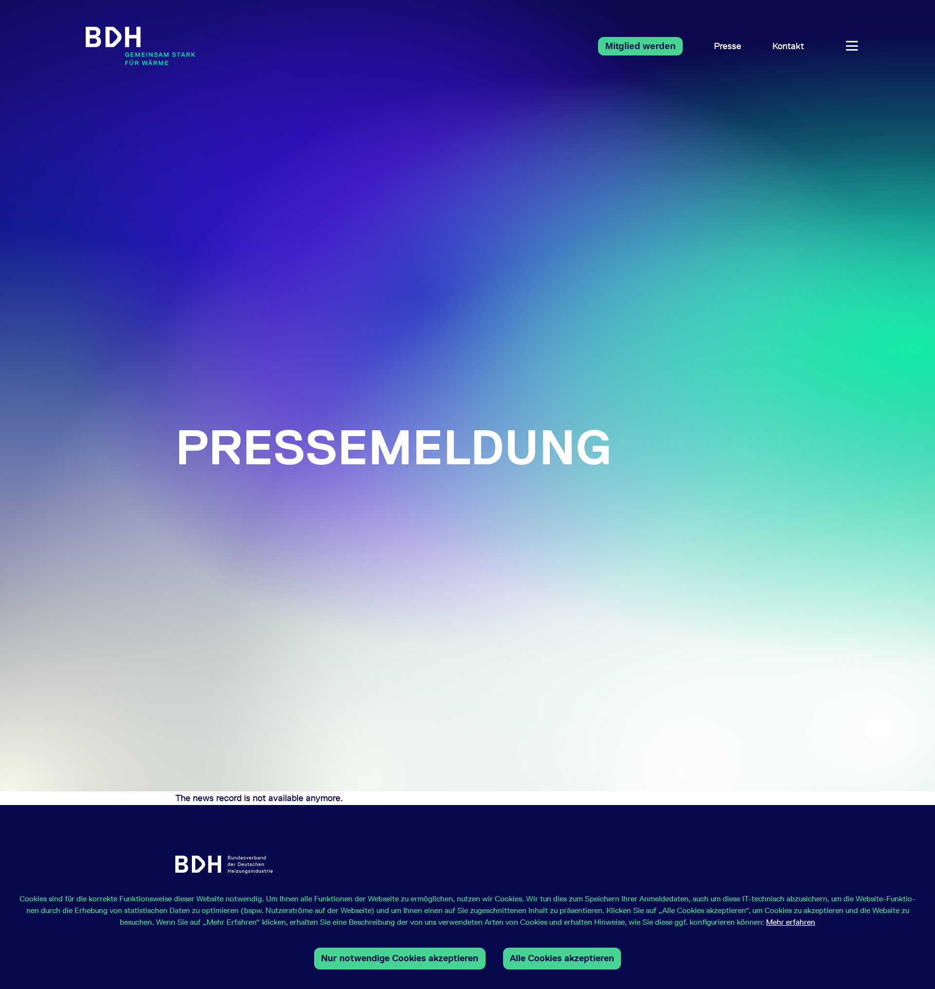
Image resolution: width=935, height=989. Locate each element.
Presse (727, 46)
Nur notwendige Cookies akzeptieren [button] (399, 958)
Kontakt (788, 46)
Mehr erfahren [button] (790, 922)
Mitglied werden (640, 46)
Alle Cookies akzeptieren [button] (562, 958)
